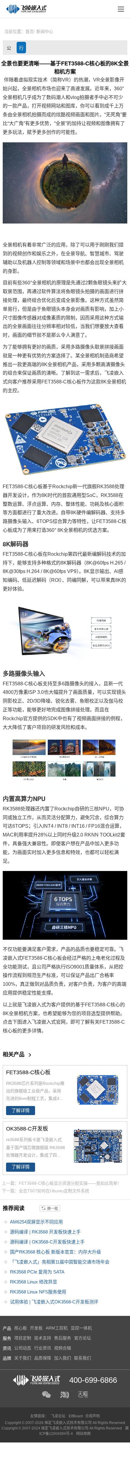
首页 (29, 31)
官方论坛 (82, 1338)
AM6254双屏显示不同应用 (36, 1221)
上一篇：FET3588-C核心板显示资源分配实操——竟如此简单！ (62, 1183)
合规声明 (92, 1416)
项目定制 (22, 1338)
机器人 (29, 262)
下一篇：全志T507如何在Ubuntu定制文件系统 (45, 1190)
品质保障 (42, 1358)
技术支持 (42, 1338)
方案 (51, 355)
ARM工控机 (57, 1328)
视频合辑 (62, 1348)
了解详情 (20, 1110)
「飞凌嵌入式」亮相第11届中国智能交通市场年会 (59, 1261)
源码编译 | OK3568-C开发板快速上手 (47, 1241)
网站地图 (83, 1434)
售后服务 (62, 1338)
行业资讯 (21, 49)
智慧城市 (99, 253)
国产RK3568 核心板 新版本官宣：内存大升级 (55, 1251)
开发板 (36, 1328)
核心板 (74, 381)
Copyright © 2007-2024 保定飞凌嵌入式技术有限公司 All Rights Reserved (62, 1428)
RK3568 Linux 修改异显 (33, 1281)
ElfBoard (76, 1416)
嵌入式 (15, 958)
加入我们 (62, 1358)
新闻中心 (44, 31)
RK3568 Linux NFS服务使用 (38, 1291)
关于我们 (22, 1358)
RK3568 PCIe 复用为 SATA (37, 1271)
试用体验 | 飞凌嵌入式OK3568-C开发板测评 (54, 1301)
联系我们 (82, 1358)
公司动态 (9, 49)
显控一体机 (81, 1328)
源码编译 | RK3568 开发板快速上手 (45, 1231)
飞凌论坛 (58, 1416)
